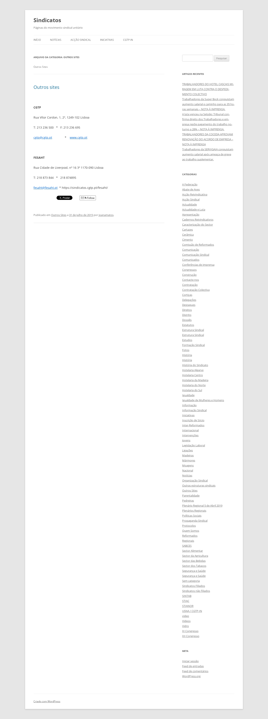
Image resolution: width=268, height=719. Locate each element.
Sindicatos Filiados (193, 586)
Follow (90, 198)
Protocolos (189, 525)
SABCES (187, 546)
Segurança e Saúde (194, 571)
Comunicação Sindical (195, 255)
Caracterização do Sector (197, 224)
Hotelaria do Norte (194, 385)
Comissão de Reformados (198, 244)
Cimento (187, 239)
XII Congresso (190, 636)
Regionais (188, 541)
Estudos (187, 340)
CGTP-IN (128, 40)
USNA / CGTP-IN (192, 611)
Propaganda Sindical (194, 520)
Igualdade (188, 395)
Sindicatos (47, 20)
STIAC (185, 601)
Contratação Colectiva (196, 290)
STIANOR (187, 606)
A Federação (189, 184)
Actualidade (189, 204)
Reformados (189, 536)
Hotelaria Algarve (193, 370)
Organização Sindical (195, 480)
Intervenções (190, 435)
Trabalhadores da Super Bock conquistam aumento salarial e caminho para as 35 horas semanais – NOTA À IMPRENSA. (208, 104)
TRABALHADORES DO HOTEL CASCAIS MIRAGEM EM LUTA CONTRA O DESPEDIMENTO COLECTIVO (208, 89)
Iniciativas (107, 40)
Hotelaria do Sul (192, 390)
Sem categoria (191, 581)
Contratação (190, 285)
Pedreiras (188, 500)
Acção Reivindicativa (194, 194)
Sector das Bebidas (194, 561)
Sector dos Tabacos (194, 566)
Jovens (186, 440)
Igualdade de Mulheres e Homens (203, 400)
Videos (186, 621)
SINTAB (186, 596)
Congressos (189, 270)
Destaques (188, 305)
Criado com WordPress (47, 701)
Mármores (188, 460)
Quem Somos (190, 531)
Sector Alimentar (192, 551)
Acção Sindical (81, 40)
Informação (189, 405)
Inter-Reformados (193, 425)
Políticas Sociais (191, 515)
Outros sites (46, 87)
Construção (189, 275)
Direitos (187, 310)
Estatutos (188, 325)
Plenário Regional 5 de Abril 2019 (202, 505)
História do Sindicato (195, 365)
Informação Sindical (194, 410)
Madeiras (188, 455)
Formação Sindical (193, 345)
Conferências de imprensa (198, 265)
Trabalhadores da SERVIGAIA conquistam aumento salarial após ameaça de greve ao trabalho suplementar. (207, 154)
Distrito (186, 315)
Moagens (188, 465)
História (187, 355)
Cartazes (187, 229)
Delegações (189, 300)
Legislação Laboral (193, 445)
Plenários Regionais (194, 510)
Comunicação (190, 250)
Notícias (55, 40)
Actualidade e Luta (193, 209)
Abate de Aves (191, 189)
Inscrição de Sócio (193, 420)
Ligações (187, 450)
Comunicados (190, 260)
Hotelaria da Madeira (195, 380)
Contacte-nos (190, 280)
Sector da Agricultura (195, 556)
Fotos (185, 350)
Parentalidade (191, 495)
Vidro (185, 626)
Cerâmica (188, 234)
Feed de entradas (193, 666)
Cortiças (187, 295)
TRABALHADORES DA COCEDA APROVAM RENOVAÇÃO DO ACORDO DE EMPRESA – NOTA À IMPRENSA (207, 139)
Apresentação (190, 214)
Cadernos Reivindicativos (197, 219)
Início (37, 40)
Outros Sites (58, 215)
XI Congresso (190, 631)
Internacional (190, 430)
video (185, 616)
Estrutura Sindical (193, 330)
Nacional (187, 470)
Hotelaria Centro (192, 375)
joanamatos (106, 215)
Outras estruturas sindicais (198, 485)
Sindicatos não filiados (196, 591)
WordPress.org (191, 676)
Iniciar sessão (190, 661)
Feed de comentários (195, 671)
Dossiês (187, 320)
